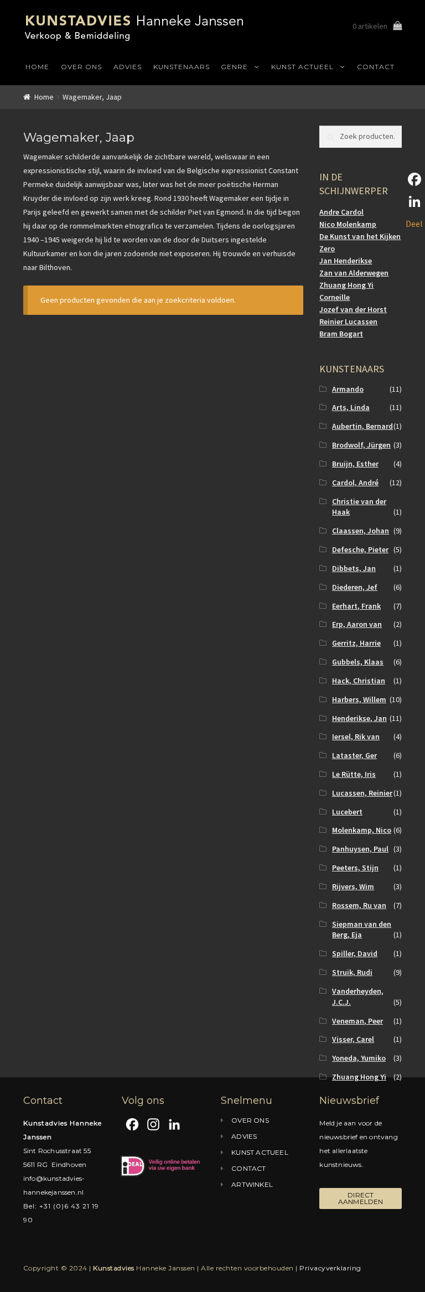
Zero (327, 248)
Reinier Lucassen (348, 321)
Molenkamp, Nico (361, 830)
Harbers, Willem (359, 699)
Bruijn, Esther (355, 464)
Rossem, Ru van (359, 905)
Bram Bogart (341, 334)
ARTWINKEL (252, 1184)
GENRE (234, 67)
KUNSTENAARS (181, 67)
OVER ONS (81, 67)
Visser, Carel (353, 1039)
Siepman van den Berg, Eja (361, 929)
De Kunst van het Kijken (360, 236)
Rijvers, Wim (353, 886)
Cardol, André (355, 482)
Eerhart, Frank (356, 606)
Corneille (334, 297)
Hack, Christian (358, 681)
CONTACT (376, 67)
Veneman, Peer (357, 1021)
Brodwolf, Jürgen (361, 445)
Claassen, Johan (360, 531)
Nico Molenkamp (347, 224)
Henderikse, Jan (359, 718)
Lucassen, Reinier (362, 793)
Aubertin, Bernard (362, 426)
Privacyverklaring (330, 1268)
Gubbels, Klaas (357, 662)
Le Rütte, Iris (354, 774)
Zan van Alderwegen (353, 273)
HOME (37, 67)
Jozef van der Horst (353, 309)
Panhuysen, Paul (360, 849)
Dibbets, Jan (354, 568)
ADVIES (127, 67)
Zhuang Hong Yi (346, 285)
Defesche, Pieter (360, 549)
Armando (348, 389)
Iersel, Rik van (356, 736)
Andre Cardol (341, 212)
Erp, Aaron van (357, 624)
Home (44, 97)
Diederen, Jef (354, 587)
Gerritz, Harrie (356, 643)
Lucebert (347, 812)
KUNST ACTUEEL (302, 67)
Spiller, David (354, 953)
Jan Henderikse (345, 261)
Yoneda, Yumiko (359, 1058)
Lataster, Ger (354, 755)
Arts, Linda (351, 407)
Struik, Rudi (352, 972)
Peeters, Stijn (355, 868)
